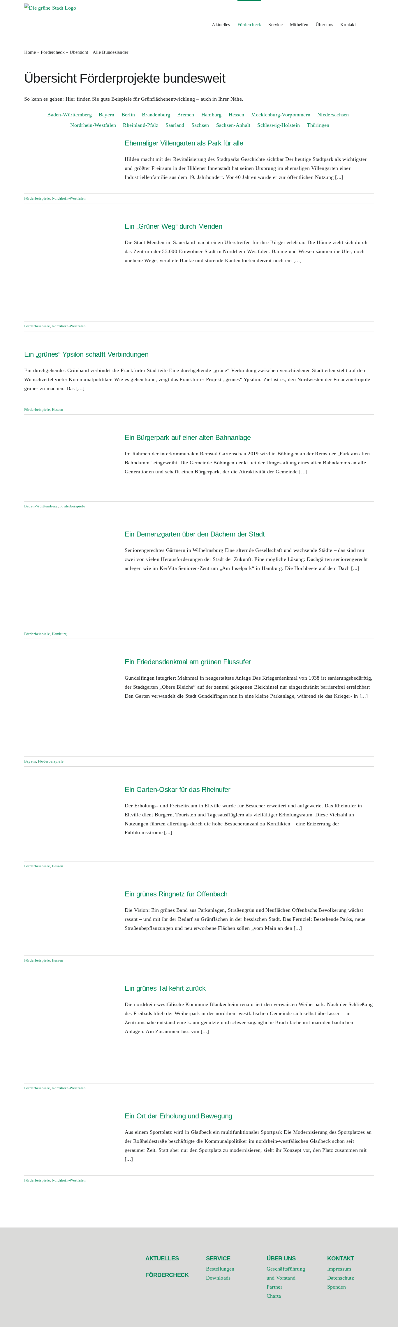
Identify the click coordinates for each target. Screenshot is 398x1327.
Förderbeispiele (37, 198)
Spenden (336, 1287)
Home (30, 52)
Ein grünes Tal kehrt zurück (165, 988)
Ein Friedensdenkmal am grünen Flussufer (188, 662)
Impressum (339, 1269)
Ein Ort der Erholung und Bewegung (178, 1116)
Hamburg (59, 634)
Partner (274, 1287)
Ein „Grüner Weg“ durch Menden (173, 226)
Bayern (30, 761)
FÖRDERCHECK (167, 1275)
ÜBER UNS (281, 1258)
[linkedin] (353, 1308)
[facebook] (330, 1308)
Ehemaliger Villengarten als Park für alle (184, 143)
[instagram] (341, 1308)
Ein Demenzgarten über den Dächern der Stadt (195, 534)
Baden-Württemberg (41, 506)
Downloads (218, 1278)
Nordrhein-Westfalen (69, 198)
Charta (274, 1296)
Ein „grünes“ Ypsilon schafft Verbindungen (86, 354)
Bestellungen (220, 1269)
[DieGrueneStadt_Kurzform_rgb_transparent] (53, 1253)
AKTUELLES (162, 1258)
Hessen (58, 409)
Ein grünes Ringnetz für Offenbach (176, 894)
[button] (365, 24)
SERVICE (218, 1258)
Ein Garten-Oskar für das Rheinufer (177, 789)
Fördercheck (53, 52)
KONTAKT (340, 1258)
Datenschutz (340, 1278)
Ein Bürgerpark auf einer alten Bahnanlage (188, 437)
